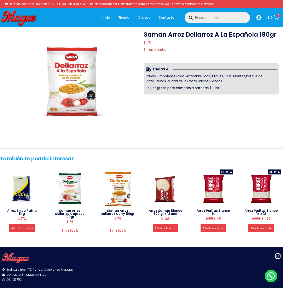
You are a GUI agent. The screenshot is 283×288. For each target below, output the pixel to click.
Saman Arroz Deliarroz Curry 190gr (117, 212)
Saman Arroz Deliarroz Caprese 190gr (70, 213)
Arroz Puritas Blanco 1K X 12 (261, 212)
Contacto (166, 17)
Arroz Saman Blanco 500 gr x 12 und (165, 212)
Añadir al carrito (22, 228)
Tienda (123, 17)
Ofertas (144, 17)
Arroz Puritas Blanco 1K (213, 212)
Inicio (106, 17)
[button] (271, 276)
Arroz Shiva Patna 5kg (22, 212)
